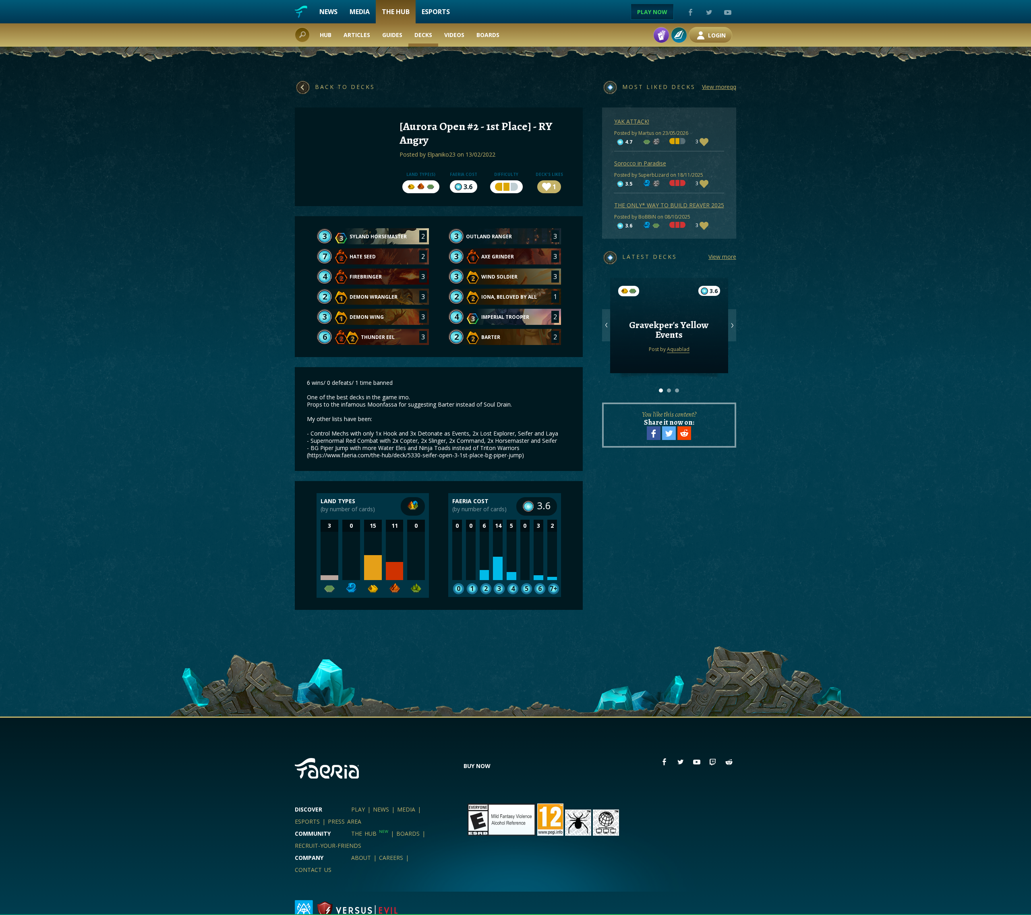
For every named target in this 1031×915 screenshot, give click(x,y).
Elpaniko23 (441, 154)
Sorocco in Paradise (640, 163)
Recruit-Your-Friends (328, 845)
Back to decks (345, 87)
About (361, 857)
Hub (325, 35)
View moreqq (719, 87)
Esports (436, 11)
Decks (423, 35)
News (328, 11)
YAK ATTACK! (631, 121)
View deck (669, 346)
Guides (392, 35)
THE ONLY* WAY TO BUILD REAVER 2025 (669, 205)
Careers (391, 857)
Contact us (313, 870)
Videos (454, 35)
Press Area (344, 821)
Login (716, 35)
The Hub (396, 11)
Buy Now (477, 766)
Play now (652, 12)
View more (722, 256)
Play (358, 809)
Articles (357, 35)
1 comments (668, 314)
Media (360, 11)
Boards (487, 35)
